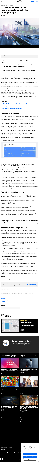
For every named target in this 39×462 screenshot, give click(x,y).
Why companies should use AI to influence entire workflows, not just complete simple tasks (28, 389)
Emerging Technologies (7, 5)
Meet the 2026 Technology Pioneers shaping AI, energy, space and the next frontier (9, 370)
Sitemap (19, 457)
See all (36, 355)
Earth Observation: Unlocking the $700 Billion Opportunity (28, 370)
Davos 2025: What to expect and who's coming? (12, 108)
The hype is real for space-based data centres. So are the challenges (9, 407)
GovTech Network (29, 90)
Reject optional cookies (30, 456)
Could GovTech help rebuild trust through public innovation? (15, 103)
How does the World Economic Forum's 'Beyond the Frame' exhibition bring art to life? (9, 389)
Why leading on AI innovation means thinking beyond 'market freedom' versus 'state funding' (29, 407)
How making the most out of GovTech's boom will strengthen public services (18, 106)
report (3, 90)
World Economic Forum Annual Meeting (9, 56)
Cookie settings (30, 459)
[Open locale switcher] (1, 459)
